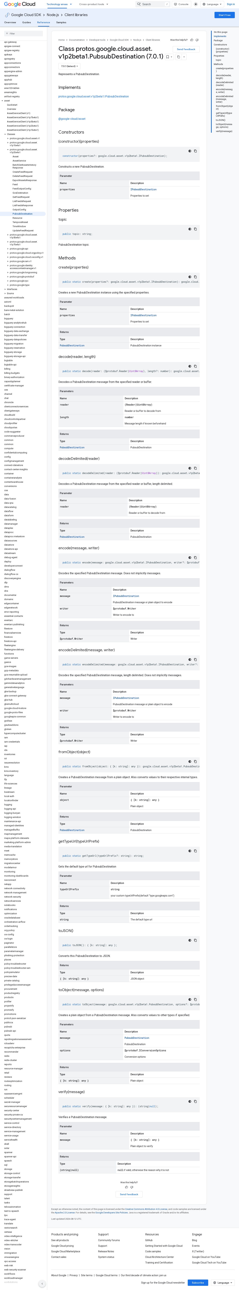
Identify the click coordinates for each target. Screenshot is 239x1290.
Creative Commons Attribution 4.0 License (146, 1209)
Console (183, 4)
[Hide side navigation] (42, 1283)
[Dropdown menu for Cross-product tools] (108, 4)
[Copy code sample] (195, 151)
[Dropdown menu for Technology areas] (72, 4)
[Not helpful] (197, 40)
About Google (58, 1275)
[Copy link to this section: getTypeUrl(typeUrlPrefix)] (102, 842)
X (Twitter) (198, 1251)
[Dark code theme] (190, 151)
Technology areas (57, 4)
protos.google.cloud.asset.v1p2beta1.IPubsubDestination (93, 96)
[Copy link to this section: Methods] (80, 258)
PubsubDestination (72, 345)
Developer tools (97, 40)
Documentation (77, 40)
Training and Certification (159, 1262)
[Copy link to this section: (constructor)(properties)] (102, 142)
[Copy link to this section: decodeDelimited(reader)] (103, 459)
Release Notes (106, 1251)
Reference (43, 22)
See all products (60, 1240)
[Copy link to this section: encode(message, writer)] (102, 548)
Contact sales (58, 1257)
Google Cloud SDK (26, 15)
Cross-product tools (91, 4)
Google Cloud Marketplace (65, 1251)
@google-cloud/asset (71, 118)
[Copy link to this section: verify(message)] (88, 1092)
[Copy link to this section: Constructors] (88, 132)
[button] (23, 101)
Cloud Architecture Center (159, 1257)
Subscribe (198, 1282)
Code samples (153, 1251)
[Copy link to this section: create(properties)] (92, 268)
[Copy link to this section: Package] (78, 110)
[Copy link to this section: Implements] (84, 88)
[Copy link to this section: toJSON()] (76, 931)
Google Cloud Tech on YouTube (209, 1262)
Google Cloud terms (107, 1275)
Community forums (109, 1240)
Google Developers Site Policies (111, 1212)
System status (106, 1257)
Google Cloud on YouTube (206, 1257)
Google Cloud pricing (62, 1245)
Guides (26, 22)
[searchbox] (23, 33)
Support (102, 1245)
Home (61, 40)
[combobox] (152, 4)
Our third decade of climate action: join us (143, 1275)
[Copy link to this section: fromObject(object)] (93, 752)
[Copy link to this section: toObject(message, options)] (107, 990)
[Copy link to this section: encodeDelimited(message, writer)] (118, 650)
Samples (61, 22)
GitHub (149, 1240)
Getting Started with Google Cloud (163, 1245)
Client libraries (76, 15)
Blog (194, 1240)
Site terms (87, 1275)
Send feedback (186, 49)
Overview (10, 22)
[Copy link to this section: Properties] (83, 210)
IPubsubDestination (144, 189)
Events (196, 1245)
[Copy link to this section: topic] (70, 220)
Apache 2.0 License (65, 1212)
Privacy (74, 1275)
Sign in (231, 4)
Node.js (53, 15)
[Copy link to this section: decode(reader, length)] (99, 357)
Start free (225, 15)
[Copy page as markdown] (178, 57)
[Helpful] (191, 40)
